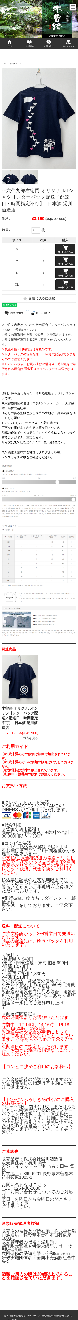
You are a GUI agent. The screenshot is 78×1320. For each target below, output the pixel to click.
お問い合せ (49, 46)
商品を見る (30, 738)
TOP (10, 46)
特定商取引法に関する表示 (57, 1316)
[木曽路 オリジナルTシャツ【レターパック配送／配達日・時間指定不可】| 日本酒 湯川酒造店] (20, 679)
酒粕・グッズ (15, 64)
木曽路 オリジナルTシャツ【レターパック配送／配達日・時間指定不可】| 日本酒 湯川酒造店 (20, 718)
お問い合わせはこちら (24, 1184)
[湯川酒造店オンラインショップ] (14, 31)
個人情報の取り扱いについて (20, 1316)
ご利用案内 (29, 46)
